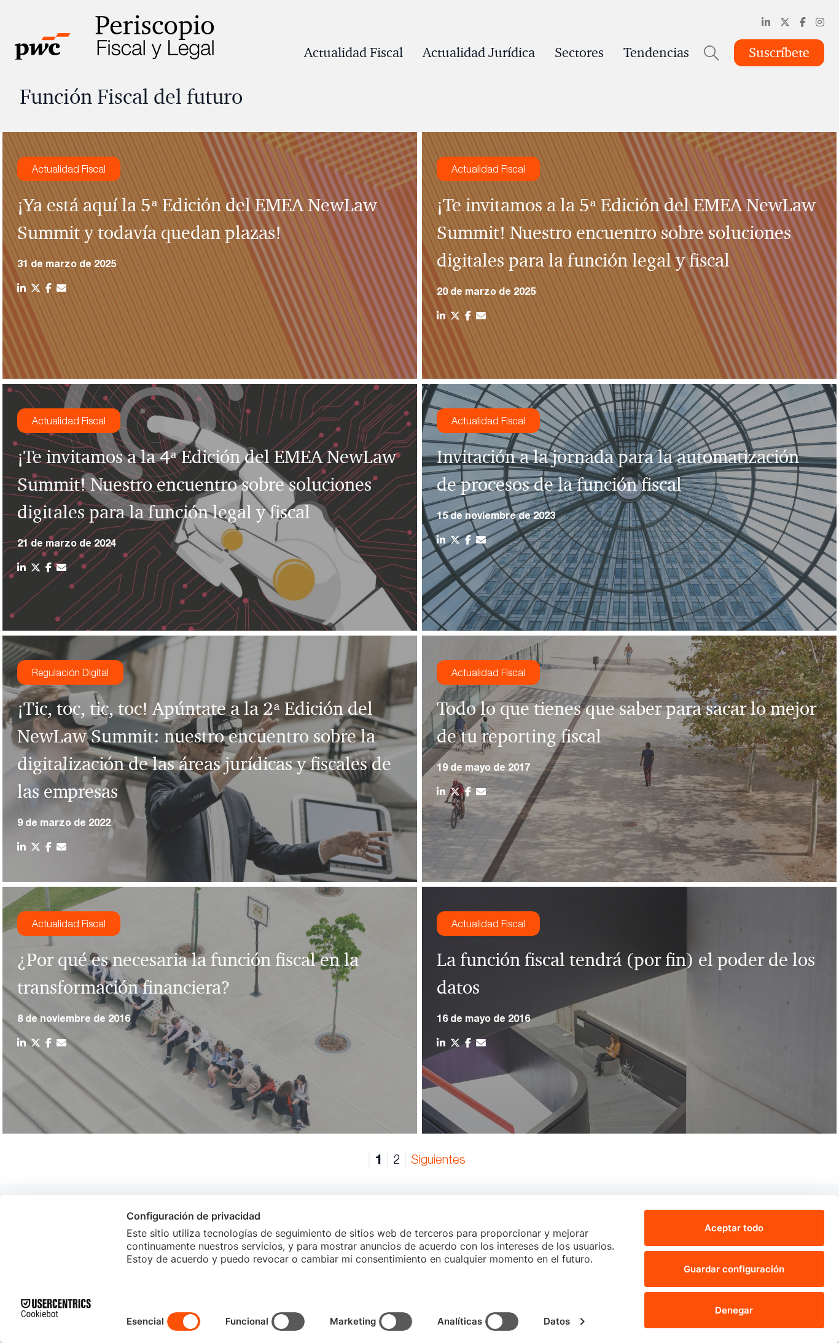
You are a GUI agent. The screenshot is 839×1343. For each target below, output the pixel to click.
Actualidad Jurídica (479, 52)
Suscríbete (779, 52)
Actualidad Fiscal (353, 52)
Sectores (579, 52)
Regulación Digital (70, 672)
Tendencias (656, 52)
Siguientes (438, 1159)
